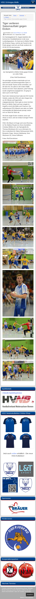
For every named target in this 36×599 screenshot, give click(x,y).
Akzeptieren (30, 594)
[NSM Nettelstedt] (18, 570)
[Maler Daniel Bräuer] (18, 508)
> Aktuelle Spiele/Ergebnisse (12, 393)
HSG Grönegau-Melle (10, 2)
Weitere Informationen (26, 597)
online (14, 453)
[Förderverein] (18, 538)
